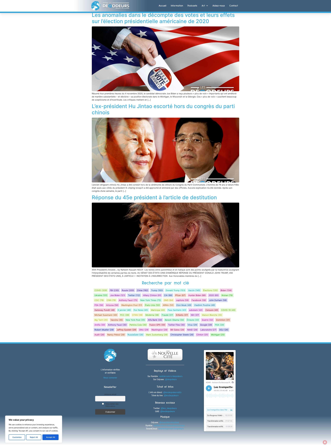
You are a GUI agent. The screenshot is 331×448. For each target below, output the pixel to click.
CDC (99, 300)
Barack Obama (174, 320)
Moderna (152, 315)
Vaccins (117, 320)
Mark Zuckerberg (157, 335)
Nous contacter (110, 377)
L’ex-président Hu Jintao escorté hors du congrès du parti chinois (163, 109)
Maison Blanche (212, 315)
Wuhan (227, 295)
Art (203, 6)
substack (196, 310)
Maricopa (158, 310)
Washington (159, 330)
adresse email (110, 394)
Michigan (218, 335)
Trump (157, 290)
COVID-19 (228, 310)
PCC (124, 315)
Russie (128, 290)
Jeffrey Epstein (126, 330)
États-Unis (152, 305)
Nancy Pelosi (116, 335)
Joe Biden (117, 295)
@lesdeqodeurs (171, 395)
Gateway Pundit (105, 310)
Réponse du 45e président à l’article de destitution (154, 197)
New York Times (150, 300)
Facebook (199, 300)
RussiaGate (135, 335)
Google (206, 325)
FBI (114, 290)
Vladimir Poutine (204, 305)
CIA (168, 295)
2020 (214, 295)
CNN (111, 300)
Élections (210, 290)
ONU (144, 330)
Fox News (141, 310)
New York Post (135, 320)
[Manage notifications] (325, 442)
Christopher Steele (182, 335)
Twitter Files (176, 325)
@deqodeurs (171, 379)
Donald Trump (175, 290)
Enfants (182, 315)
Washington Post (131, 305)
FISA (219, 325)
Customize (16, 437)
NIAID (192, 330)
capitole (182, 300)
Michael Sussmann (106, 315)
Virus (192, 325)
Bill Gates (177, 330)
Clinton (202, 335)
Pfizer (180, 295)
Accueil (162, 6)
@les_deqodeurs (169, 408)
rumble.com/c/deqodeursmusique (169, 425)
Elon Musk (183, 305)
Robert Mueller (104, 330)
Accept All (50, 437)
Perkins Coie (138, 325)
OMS (168, 300)
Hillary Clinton (152, 295)
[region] (33, 429)
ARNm (168, 305)
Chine (142, 290)
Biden (226, 290)
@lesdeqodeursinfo (172, 392)
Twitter (134, 295)
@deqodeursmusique (169, 422)
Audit (99, 335)
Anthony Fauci (128, 300)
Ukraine (101, 295)
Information (177, 6)
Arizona (112, 305)
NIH (195, 315)
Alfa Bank (155, 320)
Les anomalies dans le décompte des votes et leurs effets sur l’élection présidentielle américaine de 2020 (163, 18)
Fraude (167, 315)
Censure (211, 310)
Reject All (34, 437)
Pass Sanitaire (177, 310)
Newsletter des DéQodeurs (112, 405)
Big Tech (101, 320)
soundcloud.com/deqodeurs (171, 428)
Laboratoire (208, 330)
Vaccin (194, 290)
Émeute (193, 320)
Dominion (223, 320)
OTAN (137, 315)
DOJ (223, 330)
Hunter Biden (197, 295)
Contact (233, 6)
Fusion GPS (157, 325)
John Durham (218, 300)
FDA (99, 305)
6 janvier (124, 310)
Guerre (207, 320)
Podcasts (192, 6)
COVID (101, 290)
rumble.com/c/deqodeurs (170, 376)
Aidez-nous (218, 6)
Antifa (100, 325)
